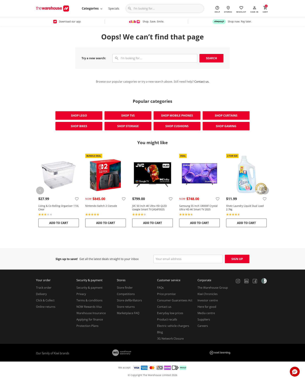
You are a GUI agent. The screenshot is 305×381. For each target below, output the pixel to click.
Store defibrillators (129, 300)
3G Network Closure (170, 338)
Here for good (207, 307)
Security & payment (89, 288)
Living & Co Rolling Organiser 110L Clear (58, 207)
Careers (203, 326)
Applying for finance (89, 319)
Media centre (206, 313)
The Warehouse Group (213, 288)
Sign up (237, 259)
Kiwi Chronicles (208, 294)
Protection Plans (87, 326)
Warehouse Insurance (91, 313)
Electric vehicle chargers (173, 326)
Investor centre (208, 300)
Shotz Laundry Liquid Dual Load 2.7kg (245, 207)
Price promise (166, 294)
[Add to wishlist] (77, 199)
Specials (113, 8)
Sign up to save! (67, 259)
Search (211, 58)
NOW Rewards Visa (89, 307)
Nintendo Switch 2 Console (101, 205)
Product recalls (167, 319)
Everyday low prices (170, 313)
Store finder (125, 288)
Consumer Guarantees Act (174, 300)
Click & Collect (45, 300)
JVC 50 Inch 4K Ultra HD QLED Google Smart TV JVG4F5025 (149, 207)
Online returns (45, 307)
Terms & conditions (89, 300)
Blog (160, 332)
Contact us (201, 81)
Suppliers (204, 319)
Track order (44, 288)
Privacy (81, 294)
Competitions (126, 294)
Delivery (41, 294)
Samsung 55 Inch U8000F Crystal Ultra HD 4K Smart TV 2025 (198, 207)
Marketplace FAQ (128, 313)
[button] (254, 9)
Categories (91, 8)
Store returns (126, 307)
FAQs (160, 288)
